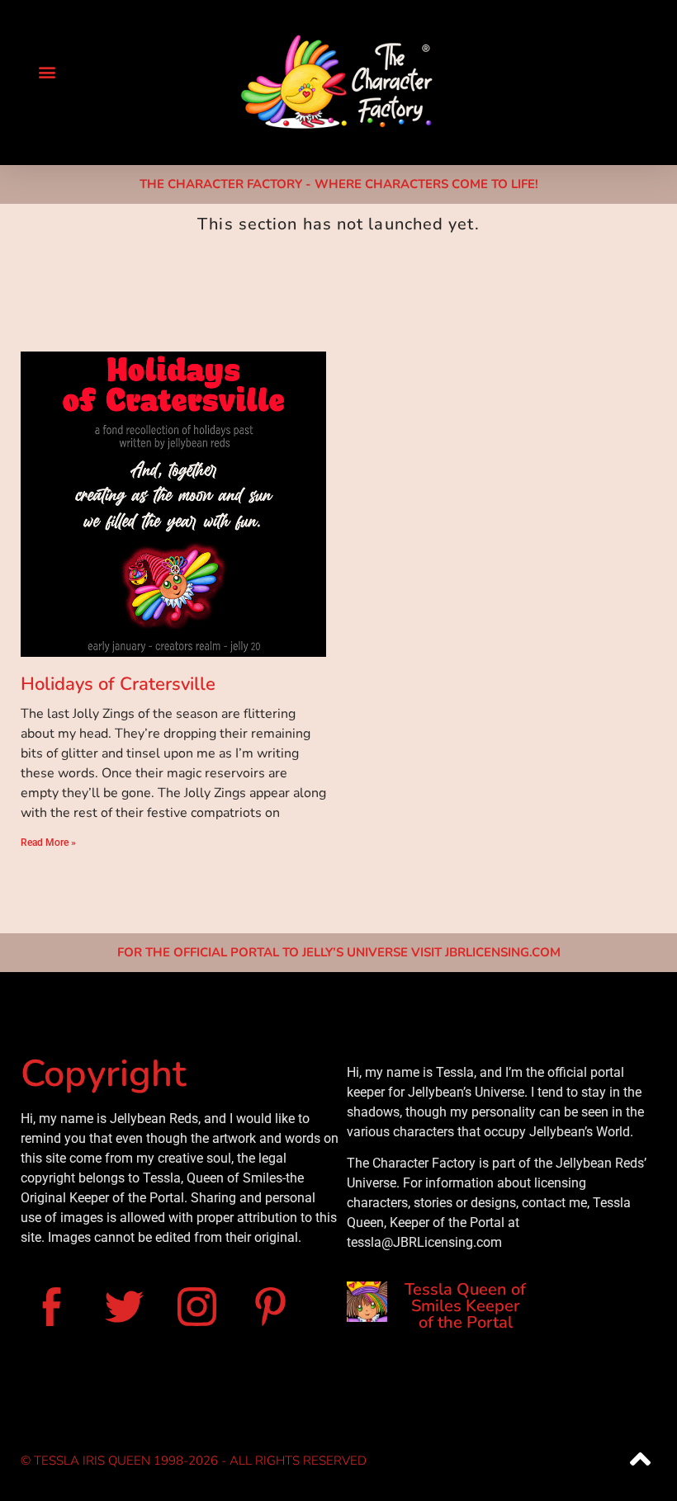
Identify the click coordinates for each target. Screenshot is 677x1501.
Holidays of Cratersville (118, 684)
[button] (46, 71)
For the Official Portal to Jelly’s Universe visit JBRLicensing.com (339, 952)
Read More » (48, 842)
